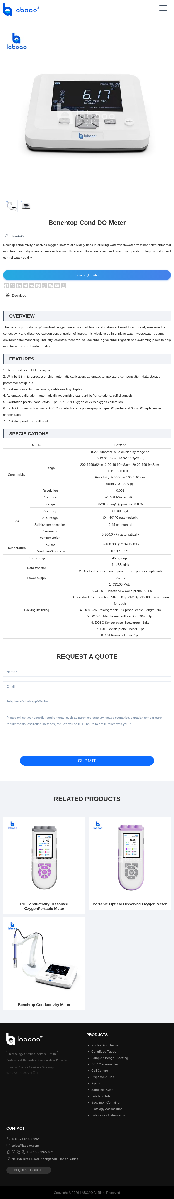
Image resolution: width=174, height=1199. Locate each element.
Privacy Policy (16, 1067)
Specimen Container (106, 1102)
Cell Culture (99, 1070)
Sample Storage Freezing (109, 1058)
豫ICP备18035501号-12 (23, 1073)
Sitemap (48, 1067)
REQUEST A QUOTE (29, 1170)
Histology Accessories (106, 1109)
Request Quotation (86, 275)
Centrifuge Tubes (103, 1051)
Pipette (96, 1083)
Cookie (34, 1067)
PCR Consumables (104, 1064)
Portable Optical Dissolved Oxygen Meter (130, 904)
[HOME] (20, 9)
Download (16, 295)
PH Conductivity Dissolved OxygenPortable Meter (44, 906)
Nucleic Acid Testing (105, 1045)
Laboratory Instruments (108, 1115)
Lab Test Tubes (102, 1096)
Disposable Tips (102, 1077)
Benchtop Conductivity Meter (44, 1005)
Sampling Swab (102, 1089)
